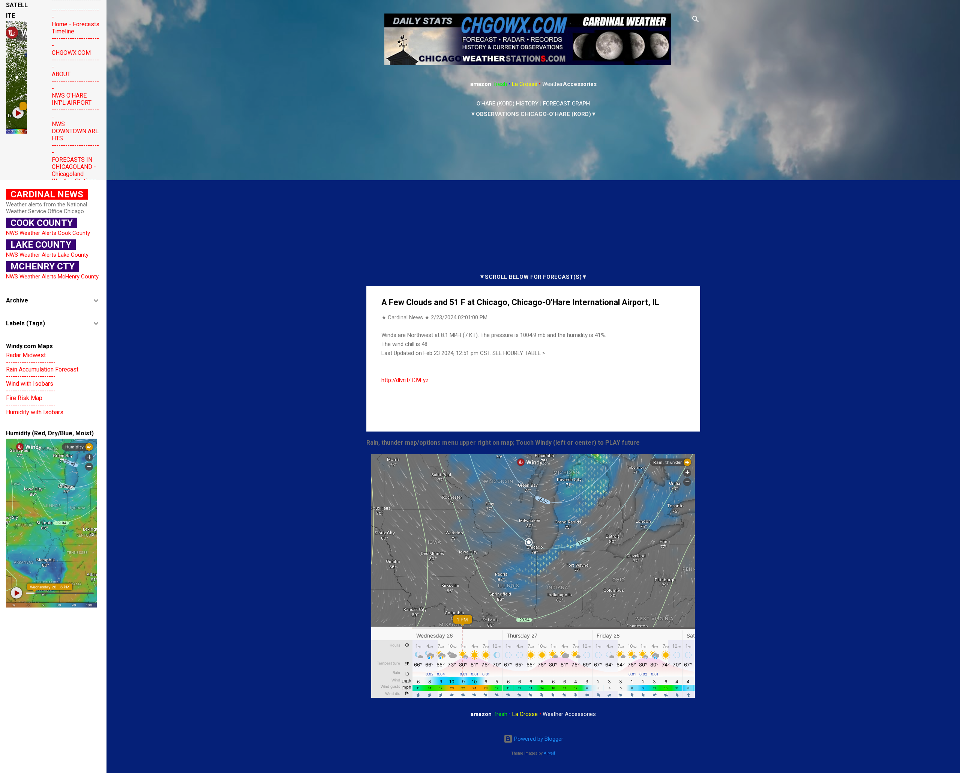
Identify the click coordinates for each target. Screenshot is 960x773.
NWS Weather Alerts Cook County (48, 233)
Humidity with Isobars (34, 412)
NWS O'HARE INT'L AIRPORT (72, 99)
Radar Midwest (26, 355)
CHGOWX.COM (71, 52)
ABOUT (61, 74)
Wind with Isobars (29, 383)
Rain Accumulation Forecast (42, 369)
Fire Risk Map (24, 398)
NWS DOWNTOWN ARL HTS (75, 131)
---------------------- (31, 362)
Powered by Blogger (538, 738)
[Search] (695, 20)
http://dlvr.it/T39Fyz (405, 380)
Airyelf (549, 753)
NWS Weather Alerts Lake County (47, 254)
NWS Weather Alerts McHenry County (52, 276)
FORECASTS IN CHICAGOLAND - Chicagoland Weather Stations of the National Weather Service (74, 177)
